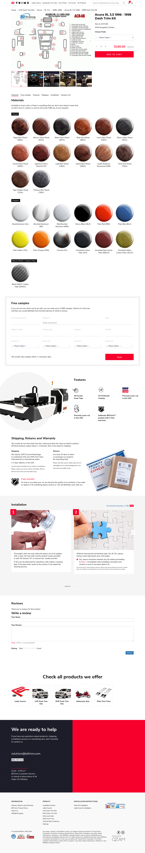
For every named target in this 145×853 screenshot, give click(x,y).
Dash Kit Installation (81, 805)
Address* (46, 318)
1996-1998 (57, 10)
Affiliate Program (17, 813)
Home (13, 10)
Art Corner (72, 3)
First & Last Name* (18, 318)
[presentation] (13, 41)
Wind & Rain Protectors (51, 821)
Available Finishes (49, 805)
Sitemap (45, 824)
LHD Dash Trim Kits (26, 10)
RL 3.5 (47, 10)
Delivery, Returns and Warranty (22, 805)
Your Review (16, 625)
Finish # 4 (109, 341)
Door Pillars (63, 3)
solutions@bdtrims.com (25, 754)
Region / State (16, 330)
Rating (14, 648)
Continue (129, 653)
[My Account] (132, 3)
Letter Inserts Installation (82, 808)
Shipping (45, 95)
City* (107, 318)
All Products (81, 3)
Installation (55, 95)
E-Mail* (108, 330)
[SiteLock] (21, 836)
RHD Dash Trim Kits (50, 813)
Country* (77, 330)
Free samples (26, 95)
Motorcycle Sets (48, 816)
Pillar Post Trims (48, 819)
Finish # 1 (15, 341)
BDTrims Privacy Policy (19, 808)
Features (36, 95)
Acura (39, 10)
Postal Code (47, 330)
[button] (67, 586)
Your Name (15, 617)
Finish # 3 (78, 341)
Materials (15, 95)
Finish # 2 (47, 341)
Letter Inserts (36, 3)
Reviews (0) (66, 95)
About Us (14, 811)
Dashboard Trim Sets (49, 3)
